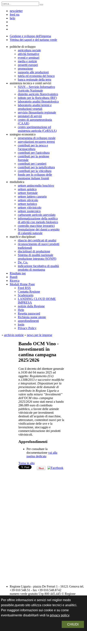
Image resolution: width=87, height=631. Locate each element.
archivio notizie (14, 335)
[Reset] (41, 4)
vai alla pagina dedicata (42, 454)
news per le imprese (39, 335)
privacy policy (59, 615)
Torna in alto (26, 463)
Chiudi (73, 624)
